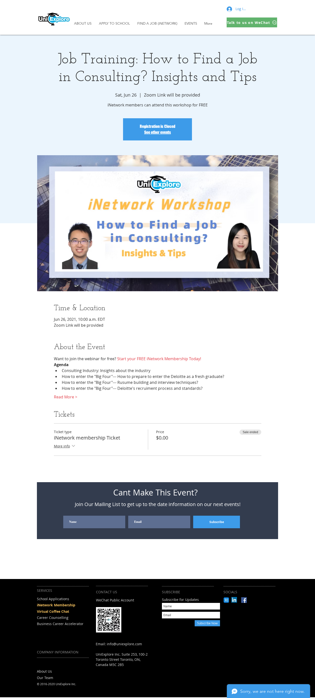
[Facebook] (244, 600)
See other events (157, 132)
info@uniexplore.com (124, 644)
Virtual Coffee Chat (53, 611)
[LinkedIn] (234, 600)
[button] (115, 23)
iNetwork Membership (56, 605)
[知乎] (226, 600)
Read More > (65, 397)
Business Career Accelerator (60, 623)
